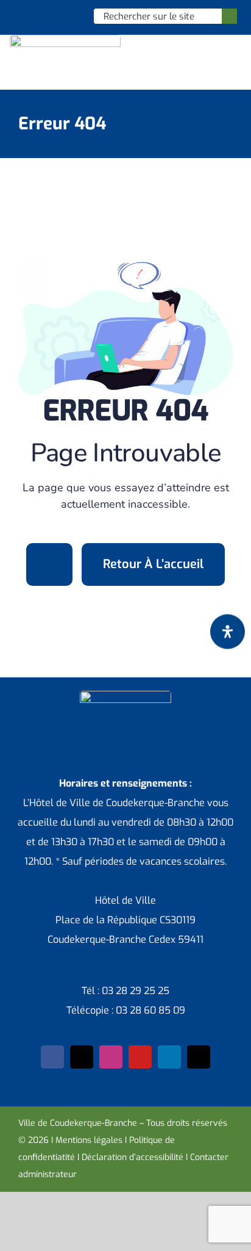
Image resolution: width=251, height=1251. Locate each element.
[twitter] (81, 1057)
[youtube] (140, 1057)
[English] (37, 16)
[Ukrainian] (69, 16)
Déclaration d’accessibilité (132, 1157)
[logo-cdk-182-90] (65, 39)
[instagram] (110, 1057)
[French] (53, 16)
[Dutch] (22, 16)
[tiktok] (198, 1057)
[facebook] (52, 1057)
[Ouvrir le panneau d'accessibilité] (227, 632)
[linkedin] (169, 1057)
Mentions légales (88, 1140)
